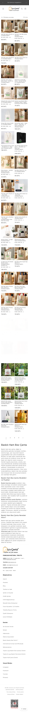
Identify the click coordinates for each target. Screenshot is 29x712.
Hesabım (5, 582)
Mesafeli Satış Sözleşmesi (10, 603)
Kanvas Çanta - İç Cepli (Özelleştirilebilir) (7, 240)
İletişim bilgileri (19, 694)
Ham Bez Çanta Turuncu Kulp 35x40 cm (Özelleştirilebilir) (7, 309)
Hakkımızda (6, 633)
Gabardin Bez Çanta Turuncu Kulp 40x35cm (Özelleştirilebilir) (6, 402)
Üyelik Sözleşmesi (8, 613)
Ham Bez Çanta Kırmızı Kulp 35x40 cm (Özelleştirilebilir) (20, 309)
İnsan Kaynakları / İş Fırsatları (11, 606)
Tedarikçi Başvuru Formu (10, 610)
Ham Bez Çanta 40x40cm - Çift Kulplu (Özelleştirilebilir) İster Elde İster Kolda (7, 218)
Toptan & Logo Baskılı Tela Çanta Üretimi (14, 654)
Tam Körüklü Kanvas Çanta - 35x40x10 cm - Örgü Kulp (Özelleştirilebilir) (7, 147)
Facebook (5, 670)
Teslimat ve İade (7, 589)
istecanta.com (12, 687)
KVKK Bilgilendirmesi (9, 599)
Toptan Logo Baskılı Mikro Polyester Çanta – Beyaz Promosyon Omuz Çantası (21, 102)
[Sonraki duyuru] (26, 2)
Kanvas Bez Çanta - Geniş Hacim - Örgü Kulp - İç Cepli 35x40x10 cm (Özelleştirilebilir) (21, 125)
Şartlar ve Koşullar (8, 592)
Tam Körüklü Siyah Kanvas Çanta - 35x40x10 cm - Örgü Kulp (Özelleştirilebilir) (21, 147)
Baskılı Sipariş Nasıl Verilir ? (10, 640)
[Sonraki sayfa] (23, 438)
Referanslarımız (7, 647)
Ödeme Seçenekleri (8, 637)
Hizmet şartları (20, 691)
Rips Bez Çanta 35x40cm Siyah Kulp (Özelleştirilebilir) (7, 425)
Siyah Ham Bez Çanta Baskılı (6, 356)
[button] (3, 8)
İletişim (5, 630)
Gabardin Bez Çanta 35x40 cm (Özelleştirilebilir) (7, 102)
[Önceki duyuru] (2, 2)
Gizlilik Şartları (7, 596)
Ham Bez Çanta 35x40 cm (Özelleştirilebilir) (7, 35)
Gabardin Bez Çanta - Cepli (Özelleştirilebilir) (20, 240)
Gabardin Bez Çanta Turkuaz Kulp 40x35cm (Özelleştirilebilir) (20, 379)
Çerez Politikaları (7, 617)
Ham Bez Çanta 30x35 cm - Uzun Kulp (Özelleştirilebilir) (7, 195)
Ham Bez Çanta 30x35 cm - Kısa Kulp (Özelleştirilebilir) (21, 195)
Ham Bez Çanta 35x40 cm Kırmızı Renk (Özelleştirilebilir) (21, 357)
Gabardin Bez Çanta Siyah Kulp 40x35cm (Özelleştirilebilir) (21, 402)
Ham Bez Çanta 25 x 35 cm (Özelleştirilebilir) (20, 171)
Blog (4, 586)
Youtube (5, 674)
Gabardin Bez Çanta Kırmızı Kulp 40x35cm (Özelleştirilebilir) (6, 379)
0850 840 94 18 (12, 562)
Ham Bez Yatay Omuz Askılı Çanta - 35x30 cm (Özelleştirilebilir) (7, 81)
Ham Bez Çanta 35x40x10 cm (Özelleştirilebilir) (7, 58)
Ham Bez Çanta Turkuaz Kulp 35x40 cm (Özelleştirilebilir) (7, 287)
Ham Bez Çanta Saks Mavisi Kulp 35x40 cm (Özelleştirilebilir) (20, 287)
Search (5, 579)
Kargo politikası (11, 694)
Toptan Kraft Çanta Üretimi (10, 657)
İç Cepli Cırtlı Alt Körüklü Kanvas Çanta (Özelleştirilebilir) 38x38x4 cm (7, 263)
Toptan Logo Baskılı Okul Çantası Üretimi (14, 650)
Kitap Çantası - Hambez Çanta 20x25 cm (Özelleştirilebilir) (7, 171)
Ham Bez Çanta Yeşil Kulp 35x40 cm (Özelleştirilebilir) (7, 333)
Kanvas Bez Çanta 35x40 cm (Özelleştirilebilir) (7, 124)
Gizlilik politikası (19, 689)
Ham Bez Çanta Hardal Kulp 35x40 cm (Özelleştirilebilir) (20, 333)
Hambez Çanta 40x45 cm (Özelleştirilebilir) (21, 217)
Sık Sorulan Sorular (8, 626)
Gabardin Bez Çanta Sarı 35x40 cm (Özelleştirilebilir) (21, 425)
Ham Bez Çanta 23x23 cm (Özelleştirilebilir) (21, 58)
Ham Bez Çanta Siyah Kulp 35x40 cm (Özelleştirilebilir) (21, 263)
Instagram (6, 667)
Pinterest (5, 677)
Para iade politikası (11, 691)
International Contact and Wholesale (13, 643)
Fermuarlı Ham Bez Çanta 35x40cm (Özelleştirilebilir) (21, 35)
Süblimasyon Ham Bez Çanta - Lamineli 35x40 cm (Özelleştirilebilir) (20, 81)
